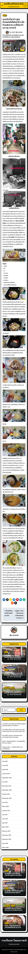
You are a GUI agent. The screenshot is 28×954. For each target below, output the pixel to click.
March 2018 (5, 847)
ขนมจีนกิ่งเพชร (8, 35)
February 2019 (6, 831)
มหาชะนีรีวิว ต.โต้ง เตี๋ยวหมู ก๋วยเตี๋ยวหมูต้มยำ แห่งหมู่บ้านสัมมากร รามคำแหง (12, 657)
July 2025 (5, 761)
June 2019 (5, 819)
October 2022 (6, 794)
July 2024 (5, 782)
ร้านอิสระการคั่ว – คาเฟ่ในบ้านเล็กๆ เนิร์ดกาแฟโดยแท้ (12, 748)
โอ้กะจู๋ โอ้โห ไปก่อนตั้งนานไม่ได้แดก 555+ (9, 613)
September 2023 (7, 790)
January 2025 (6, 774)
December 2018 (6, 835)
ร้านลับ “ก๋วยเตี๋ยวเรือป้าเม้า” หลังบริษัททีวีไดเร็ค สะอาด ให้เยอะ (13, 742)
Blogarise (22, 949)
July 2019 (4, 815)
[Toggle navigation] (2, 5)
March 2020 (5, 806)
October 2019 (6, 810)
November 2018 (6, 839)
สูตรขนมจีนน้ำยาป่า (16, 37)
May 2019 (4, 823)
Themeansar (13, 952)
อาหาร (4, 15)
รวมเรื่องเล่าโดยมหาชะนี (13, 3)
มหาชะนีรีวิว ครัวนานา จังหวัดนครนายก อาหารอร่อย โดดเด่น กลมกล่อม (13, 692)
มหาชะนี (13, 32)
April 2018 (5, 843)
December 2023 (6, 786)
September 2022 (7, 798)
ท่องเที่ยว (7, 688)
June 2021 (5, 802)
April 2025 (5, 769)
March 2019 (5, 827)
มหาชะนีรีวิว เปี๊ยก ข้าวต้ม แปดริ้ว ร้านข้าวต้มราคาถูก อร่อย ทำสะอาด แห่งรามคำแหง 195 (14, 675)
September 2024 (7, 778)
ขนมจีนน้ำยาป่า (16, 35)
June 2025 (5, 765)
